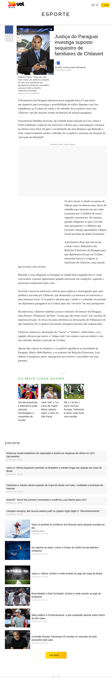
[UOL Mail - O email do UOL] (93, 5)
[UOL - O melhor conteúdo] (15, 5)
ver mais (54, 655)
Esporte (56, 14)
